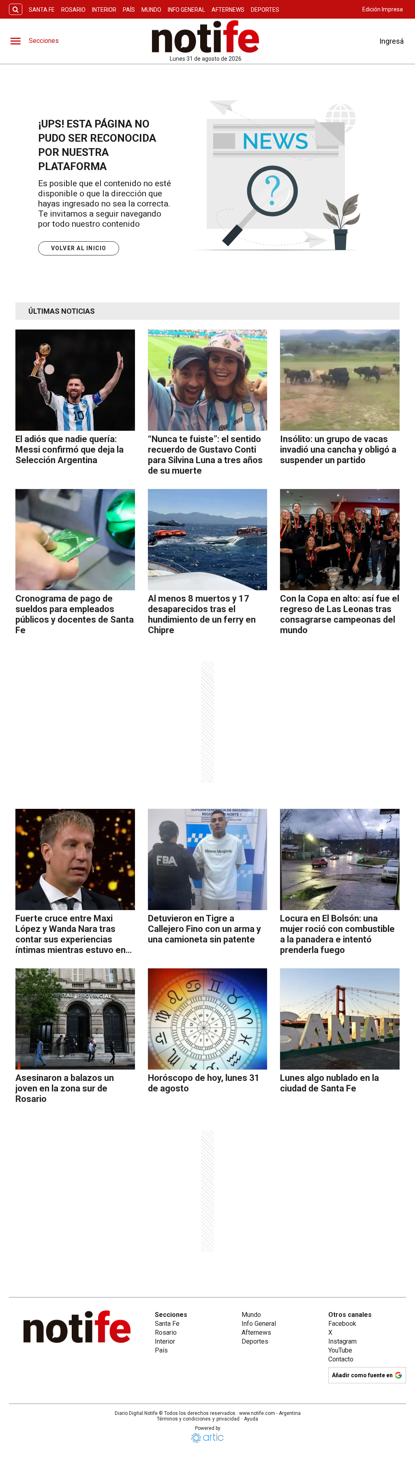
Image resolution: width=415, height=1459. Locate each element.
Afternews (228, 9)
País (129, 9)
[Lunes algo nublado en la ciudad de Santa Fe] (340, 1019)
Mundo (151, 9)
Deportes (265, 9)
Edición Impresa (382, 9)
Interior (104, 9)
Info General (186, 9)
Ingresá (391, 41)
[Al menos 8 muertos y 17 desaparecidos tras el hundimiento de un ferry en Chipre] (207, 539)
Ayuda (251, 1419)
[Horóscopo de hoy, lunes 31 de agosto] (207, 1019)
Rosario (73, 9)
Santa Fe (42, 9)
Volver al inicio (79, 248)
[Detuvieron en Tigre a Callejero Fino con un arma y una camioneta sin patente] (207, 859)
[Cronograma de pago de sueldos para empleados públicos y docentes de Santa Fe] (75, 539)
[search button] (15, 9)
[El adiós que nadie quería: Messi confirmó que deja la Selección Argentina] (75, 380)
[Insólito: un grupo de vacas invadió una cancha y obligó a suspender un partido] (340, 380)
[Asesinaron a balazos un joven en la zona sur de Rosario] (75, 1019)
